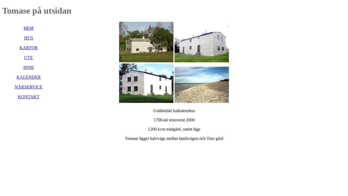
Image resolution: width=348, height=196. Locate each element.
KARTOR (29, 47)
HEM (28, 28)
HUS (28, 38)
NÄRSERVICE (28, 87)
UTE (28, 57)
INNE (28, 67)
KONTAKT (28, 96)
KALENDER (29, 77)
